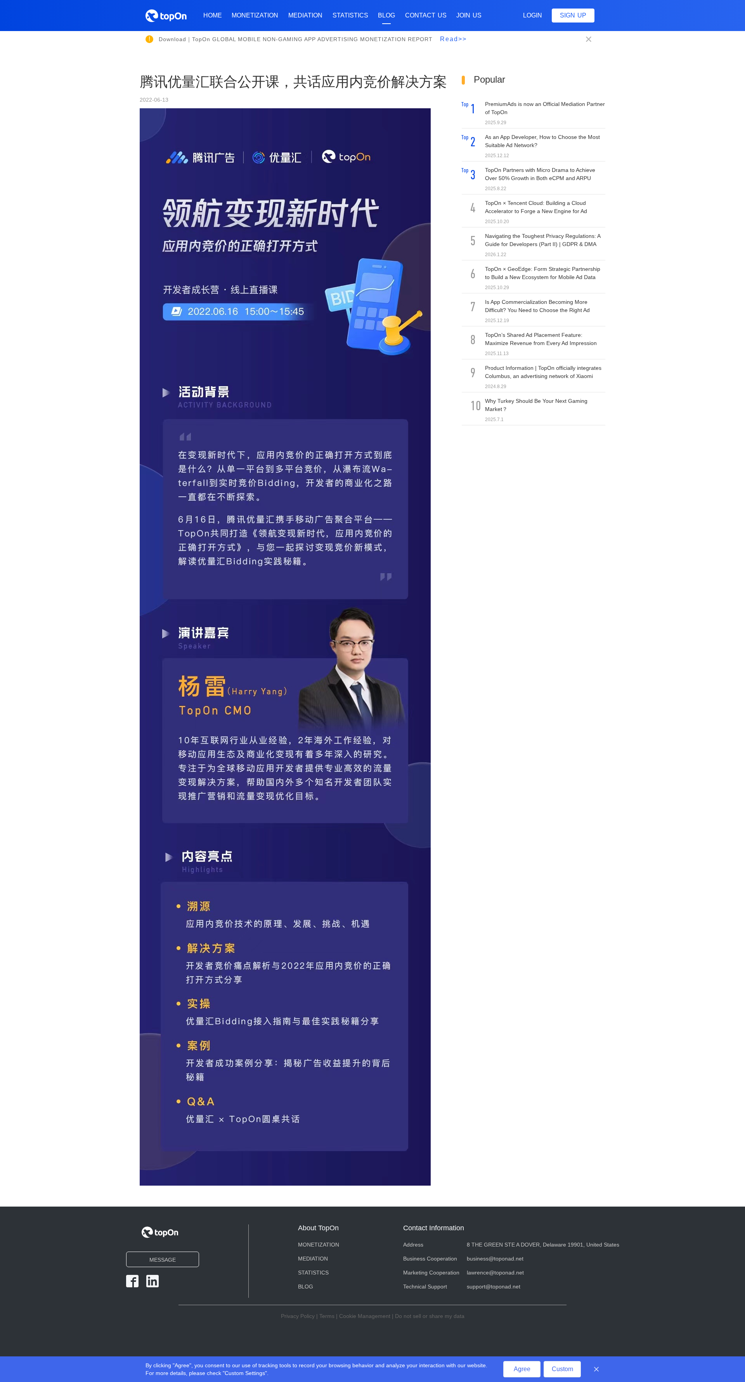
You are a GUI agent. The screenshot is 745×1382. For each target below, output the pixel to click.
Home (212, 15)
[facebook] (132, 1281)
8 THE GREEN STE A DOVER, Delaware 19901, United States (543, 1244)
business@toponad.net (495, 1258)
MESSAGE (162, 1260)
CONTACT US (426, 15)
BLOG (386, 15)
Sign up (573, 15)
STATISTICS (350, 15)
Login (532, 15)
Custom (562, 1369)
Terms (326, 1316)
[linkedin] (152, 1281)
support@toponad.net (493, 1286)
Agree (522, 1369)
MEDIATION (305, 15)
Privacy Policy (298, 1316)
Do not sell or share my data (429, 1316)
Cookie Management (364, 1316)
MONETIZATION (255, 15)
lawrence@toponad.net (495, 1272)
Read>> (453, 39)
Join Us (469, 15)
